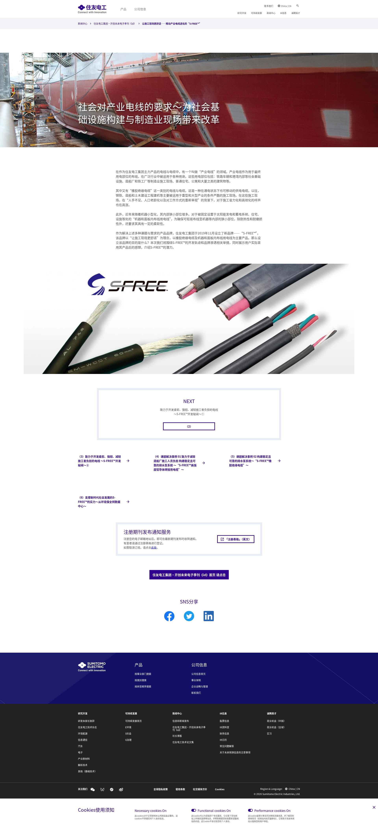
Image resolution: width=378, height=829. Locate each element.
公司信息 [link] (140, 9)
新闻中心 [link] (271, 13)
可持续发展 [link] (256, 13)
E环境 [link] (128, 727)
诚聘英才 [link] (295, 13)
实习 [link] (269, 733)
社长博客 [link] (177, 736)
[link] (92, 9)
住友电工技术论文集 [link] (183, 742)
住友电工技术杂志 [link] (87, 727)
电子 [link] (80, 752)
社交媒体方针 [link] (200, 789)
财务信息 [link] (224, 733)
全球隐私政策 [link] (161, 789)
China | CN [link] (286, 5)
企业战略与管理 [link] (199, 686)
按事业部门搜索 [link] (143, 673)
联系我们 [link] (268, 5)
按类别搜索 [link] (140, 680)
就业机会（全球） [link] (276, 727)
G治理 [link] (128, 739)
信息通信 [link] (82, 739)
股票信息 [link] (224, 721)
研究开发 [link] (241, 13)
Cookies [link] (219, 789)
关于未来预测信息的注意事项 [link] (235, 752)
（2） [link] (189, 426)
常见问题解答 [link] (227, 746)
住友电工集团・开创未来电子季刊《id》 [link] (115, 23)
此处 (154, 547)
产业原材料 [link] (84, 758)
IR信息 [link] (283, 13)
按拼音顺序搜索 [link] (143, 686)
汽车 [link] (80, 746)
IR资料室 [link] (224, 727)
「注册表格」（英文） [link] (238, 539)
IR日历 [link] (223, 739)
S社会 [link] (128, 733)
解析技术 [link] (82, 765)
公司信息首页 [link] (198, 673)
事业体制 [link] (196, 680)
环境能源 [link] (82, 733)
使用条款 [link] (180, 789)
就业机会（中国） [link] (276, 721)
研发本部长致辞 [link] (86, 721)
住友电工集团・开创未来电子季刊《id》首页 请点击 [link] (189, 574)
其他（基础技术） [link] (87, 771)
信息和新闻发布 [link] (180, 721)
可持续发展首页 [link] (133, 721)
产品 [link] (123, 9)
